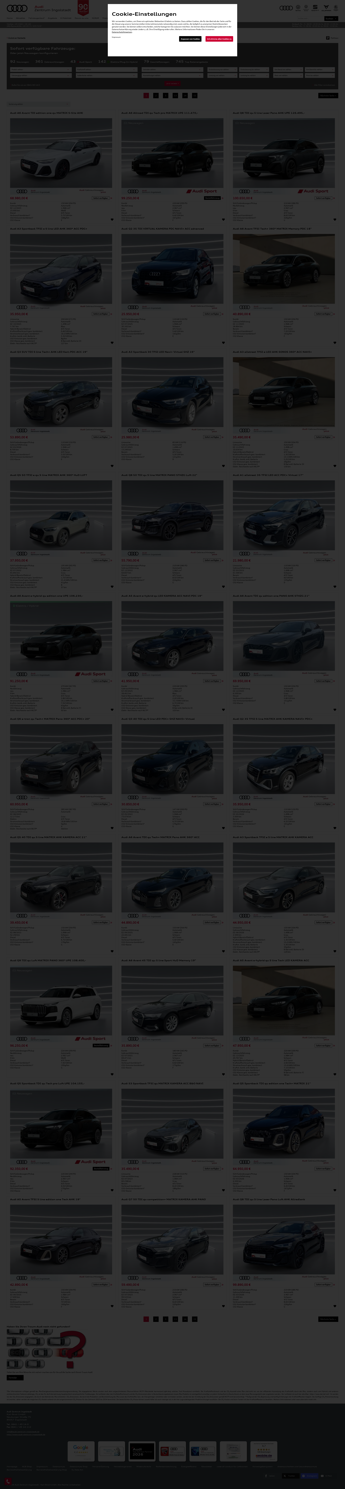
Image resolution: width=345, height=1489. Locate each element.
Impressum (116, 37)
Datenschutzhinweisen (122, 32)
